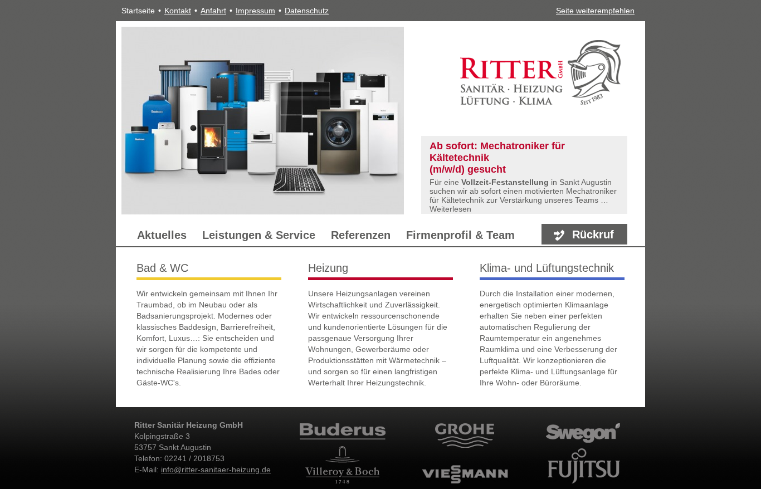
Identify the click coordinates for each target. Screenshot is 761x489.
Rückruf (593, 234)
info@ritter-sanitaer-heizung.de (216, 469)
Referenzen (361, 235)
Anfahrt (213, 10)
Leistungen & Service (258, 235)
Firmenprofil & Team (460, 235)
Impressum (255, 10)
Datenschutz (307, 10)
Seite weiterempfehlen (595, 10)
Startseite (138, 10)
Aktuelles (162, 235)
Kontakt (177, 10)
